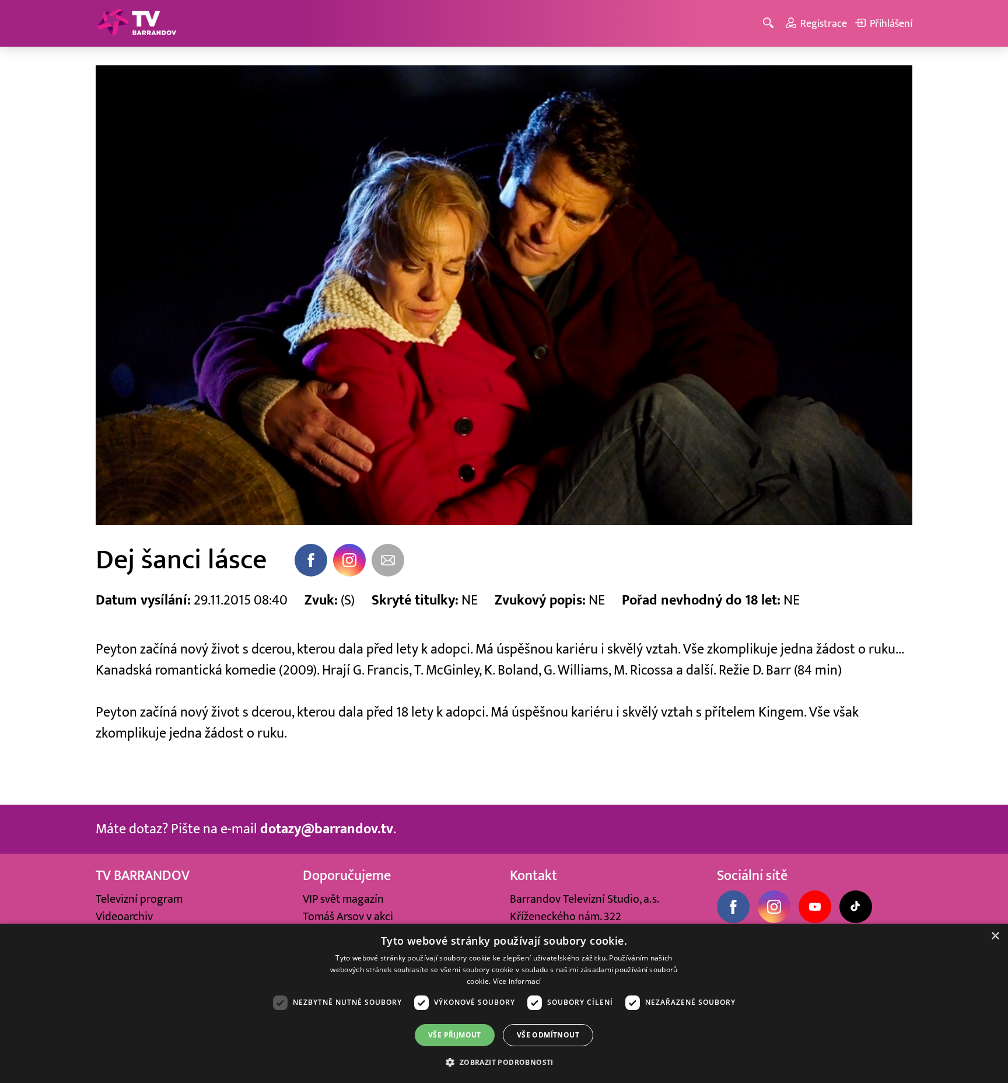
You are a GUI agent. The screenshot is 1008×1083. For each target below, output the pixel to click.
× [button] (995, 936)
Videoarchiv (124, 917)
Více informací (517, 981)
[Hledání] (770, 24)
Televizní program (139, 899)
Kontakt (533, 875)
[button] (503, 1062)
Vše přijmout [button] (454, 1035)
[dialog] (504, 1003)
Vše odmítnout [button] (548, 1035)
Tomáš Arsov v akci (348, 917)
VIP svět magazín (343, 899)
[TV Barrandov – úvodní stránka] (136, 23)
